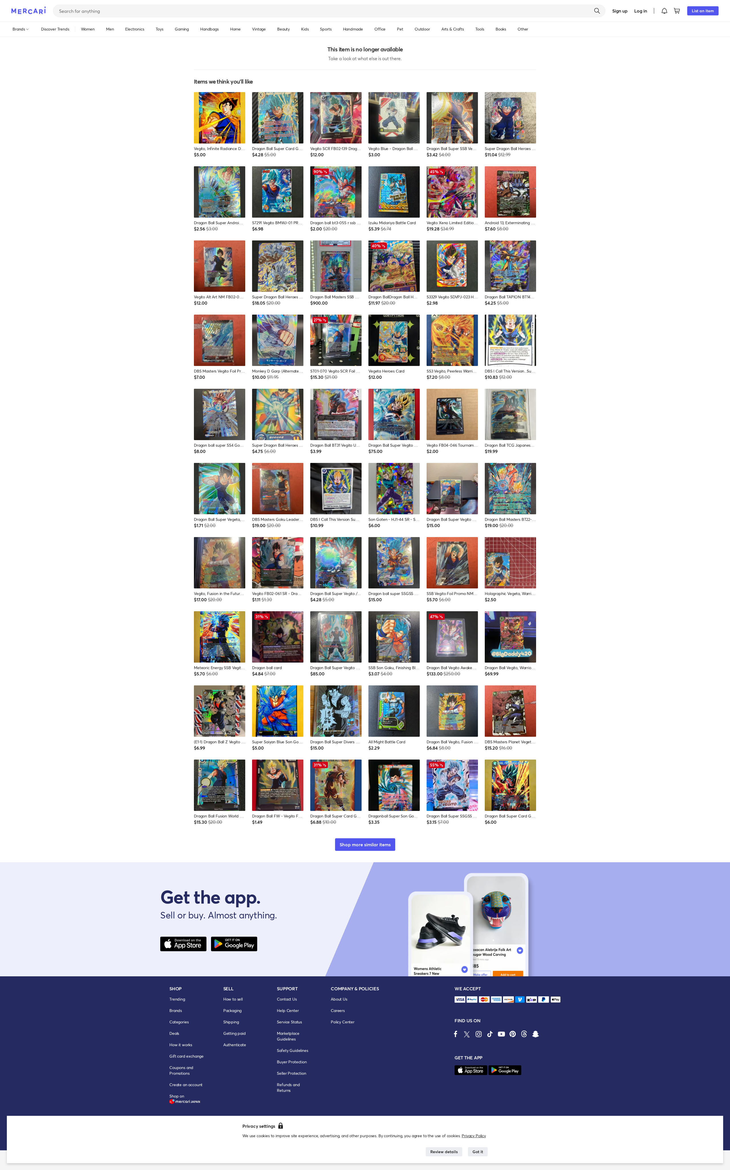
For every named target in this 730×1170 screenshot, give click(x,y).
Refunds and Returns (288, 1087)
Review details (444, 1151)
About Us (339, 999)
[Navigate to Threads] (524, 1034)
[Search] (597, 11)
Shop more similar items (365, 844)
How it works (180, 1044)
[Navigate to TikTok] (490, 1034)
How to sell (233, 999)
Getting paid (234, 1033)
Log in (640, 11)
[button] (664, 11)
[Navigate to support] (460, 999)
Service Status (289, 1022)
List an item (703, 10)
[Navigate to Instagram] (478, 1034)
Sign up (619, 11)
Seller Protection (291, 1073)
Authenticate (234, 1044)
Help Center (288, 1010)
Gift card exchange (186, 1056)
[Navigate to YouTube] (501, 1034)
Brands (175, 1010)
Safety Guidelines (292, 1050)
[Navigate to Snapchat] (535, 1034)
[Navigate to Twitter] (467, 1034)
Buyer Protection (292, 1061)
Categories (178, 1022)
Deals (174, 1033)
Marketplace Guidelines (288, 1036)
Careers (338, 1010)
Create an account (185, 1084)
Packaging (232, 1010)
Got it (478, 1151)
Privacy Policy (474, 1135)
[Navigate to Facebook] (455, 1034)
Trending (177, 999)
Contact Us (287, 999)
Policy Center (342, 1022)
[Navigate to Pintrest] (512, 1034)
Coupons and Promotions (181, 1070)
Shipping (231, 1022)
